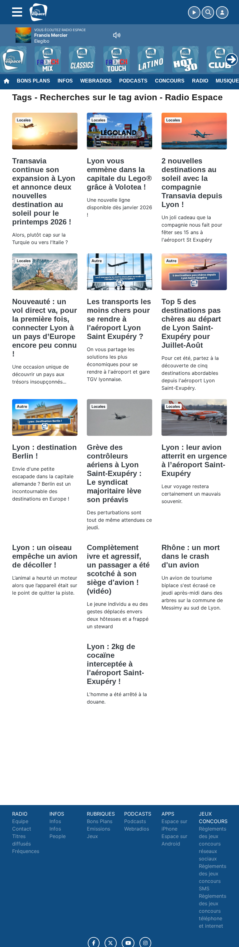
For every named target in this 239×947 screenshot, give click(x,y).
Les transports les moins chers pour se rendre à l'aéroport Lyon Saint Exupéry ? (119, 319)
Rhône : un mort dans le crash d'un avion (191, 556)
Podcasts (133, 80)
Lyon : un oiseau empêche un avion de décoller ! (44, 556)
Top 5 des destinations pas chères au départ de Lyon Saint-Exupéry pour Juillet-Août (191, 323)
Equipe (20, 821)
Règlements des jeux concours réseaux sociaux (212, 844)
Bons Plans (33, 80)
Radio (200, 80)
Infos (65, 80)
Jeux (92, 836)
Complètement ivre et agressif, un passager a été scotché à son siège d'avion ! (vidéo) (118, 569)
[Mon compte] (222, 12)
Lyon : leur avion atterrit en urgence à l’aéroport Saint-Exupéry (194, 460)
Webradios (96, 80)
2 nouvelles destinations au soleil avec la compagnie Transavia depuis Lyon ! (192, 183)
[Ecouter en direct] (194, 12)
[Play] (8, 54)
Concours (170, 80)
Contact (21, 829)
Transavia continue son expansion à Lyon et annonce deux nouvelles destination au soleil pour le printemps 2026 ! (43, 191)
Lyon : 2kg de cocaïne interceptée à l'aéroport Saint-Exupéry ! (115, 664)
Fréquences (25, 851)
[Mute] (116, 35)
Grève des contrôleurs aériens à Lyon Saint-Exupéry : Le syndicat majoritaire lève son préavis (114, 473)
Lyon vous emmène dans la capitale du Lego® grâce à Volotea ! (119, 174)
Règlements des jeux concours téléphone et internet (212, 911)
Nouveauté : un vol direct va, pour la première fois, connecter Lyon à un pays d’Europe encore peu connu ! (44, 327)
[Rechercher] (208, 12)
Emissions (98, 829)
